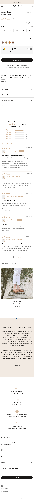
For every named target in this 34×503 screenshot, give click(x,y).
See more (4, 81)
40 (29, 30)
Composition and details (9, 95)
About (3, 462)
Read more (17, 365)
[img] (6, 148)
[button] (4, 6)
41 (4, 34)
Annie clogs (17, 301)
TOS (2, 486)
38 (17, 30)
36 (4, 30)
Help (2, 457)
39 (23, 30)
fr (28, 498)
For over (14, 341)
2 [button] (16, 257)
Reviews (4, 106)
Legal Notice (4, 488)
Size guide (28, 23)
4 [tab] (1, 9)
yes (30, 52)
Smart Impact (20, 498)
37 (10, 30)
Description (5, 89)
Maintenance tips (7, 100)
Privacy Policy (4, 491)
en (32, 498)
